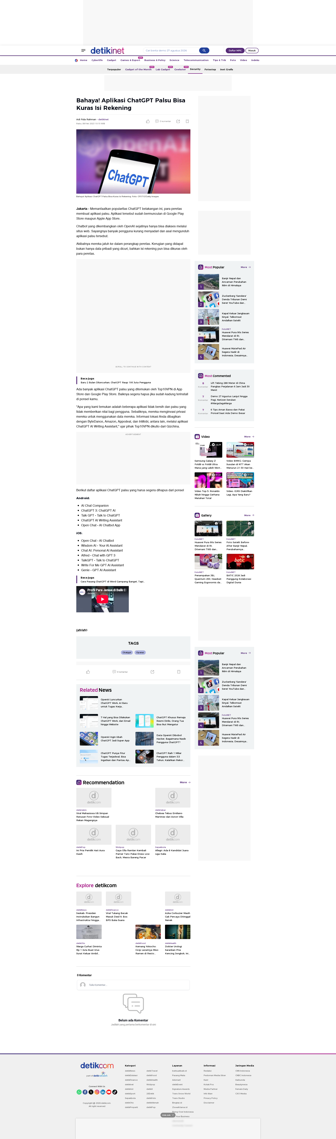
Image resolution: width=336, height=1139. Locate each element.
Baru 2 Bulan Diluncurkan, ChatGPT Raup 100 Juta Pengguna (116, 382)
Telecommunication (196, 60)
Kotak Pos (209, 1084)
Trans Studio (178, 1098)
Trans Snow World (181, 1093)
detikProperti (131, 1107)
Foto (233, 60)
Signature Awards (181, 1089)
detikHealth (152, 1080)
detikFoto (151, 1098)
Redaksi (208, 1071)
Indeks (255, 60)
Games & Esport (131, 59)
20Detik (150, 1093)
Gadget (111, 60)
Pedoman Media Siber (215, 1075)
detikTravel (152, 1071)
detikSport (130, 1093)
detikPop (151, 1107)
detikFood (151, 1075)
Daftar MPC (235, 50)
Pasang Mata (178, 1075)
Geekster (181, 68)
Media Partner (211, 1089)
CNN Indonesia (242, 1071)
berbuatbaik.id (179, 1071)
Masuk (252, 50)
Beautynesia (241, 1084)
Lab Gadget (164, 68)
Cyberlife (97, 60)
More (183, 782)
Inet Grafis (226, 69)
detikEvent (177, 1084)
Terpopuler (114, 69)
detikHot (129, 1089)
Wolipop (150, 1084)
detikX (149, 1089)
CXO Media (241, 1093)
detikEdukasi (131, 1075)
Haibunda (240, 1080)
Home (83, 60)
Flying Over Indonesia (183, 1112)
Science (174, 60)
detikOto (129, 1102)
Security (195, 69)
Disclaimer (209, 1102)
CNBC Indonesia (243, 1075)
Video (243, 60)
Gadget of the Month (139, 68)
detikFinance (131, 1080)
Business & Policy (154, 60)
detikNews (130, 1071)
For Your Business (181, 1116)
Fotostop (210, 69)
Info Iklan (208, 1093)
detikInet (129, 1084)
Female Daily (241, 1089)
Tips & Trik (219, 60)
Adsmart (176, 1080)
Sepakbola (130, 1098)
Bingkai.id (177, 1102)
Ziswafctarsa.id (179, 1107)
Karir (206, 1080)
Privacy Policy (211, 1098)
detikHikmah (152, 1102)
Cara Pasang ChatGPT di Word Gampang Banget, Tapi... (113, 581)
